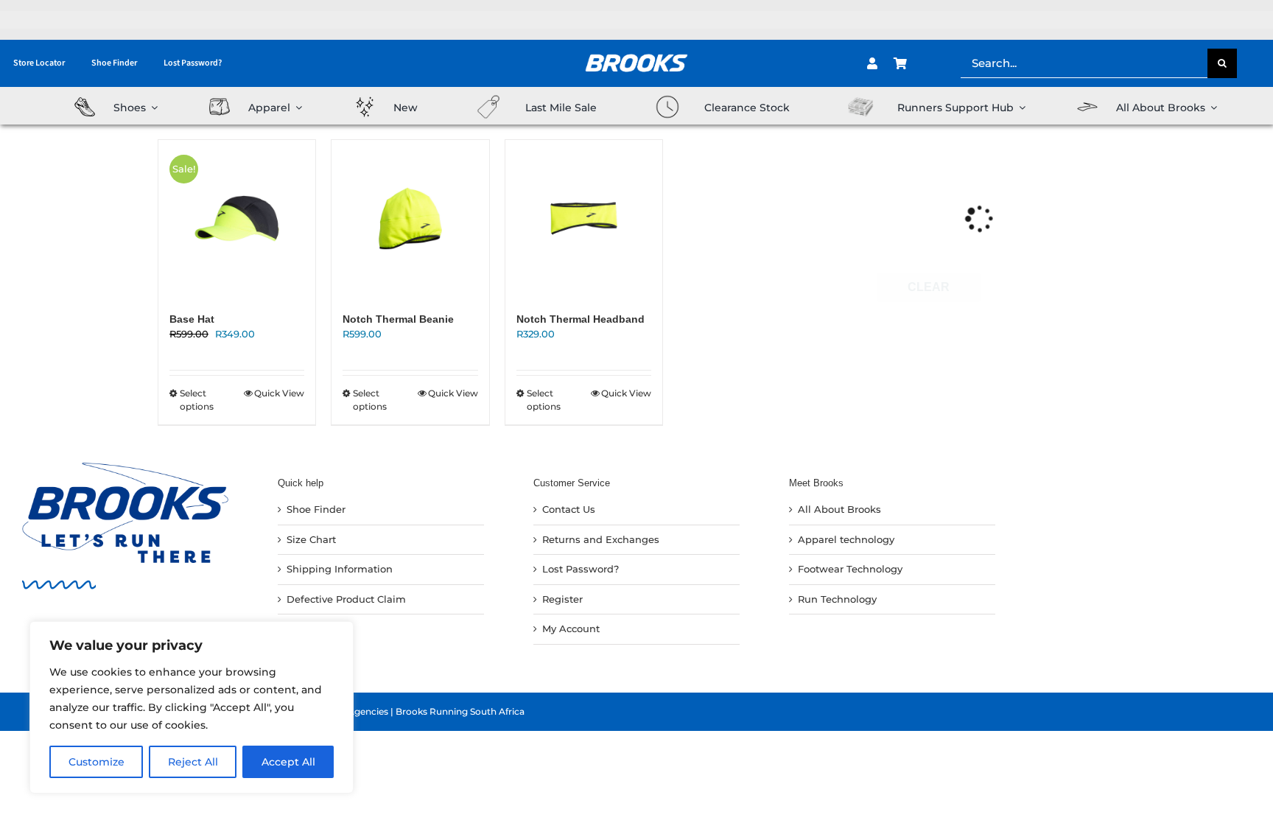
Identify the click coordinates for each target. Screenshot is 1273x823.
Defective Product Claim (346, 599)
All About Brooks (839, 509)
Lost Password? (580, 569)
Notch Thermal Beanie (398, 319)
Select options (197, 400)
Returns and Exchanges (600, 539)
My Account (571, 628)
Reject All (193, 761)
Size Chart (311, 539)
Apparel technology (846, 539)
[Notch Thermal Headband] (583, 218)
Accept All (288, 761)
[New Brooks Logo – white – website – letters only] (636, 49)
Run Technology (837, 599)
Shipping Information (340, 569)
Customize (97, 761)
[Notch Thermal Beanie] (410, 218)
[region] (191, 707)
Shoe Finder (316, 509)
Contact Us (568, 509)
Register (562, 599)
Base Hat (191, 319)
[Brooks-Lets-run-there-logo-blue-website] (125, 467)
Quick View (279, 393)
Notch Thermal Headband (580, 319)
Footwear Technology (850, 569)
